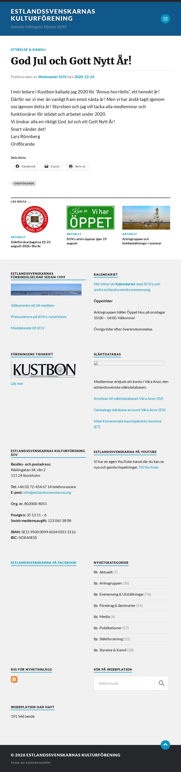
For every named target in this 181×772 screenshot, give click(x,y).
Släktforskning (111, 639)
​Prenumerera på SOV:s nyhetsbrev (39, 316)
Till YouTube (149, 467)
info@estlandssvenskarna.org (47, 492)
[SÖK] (161, 683)
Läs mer (17, 383)
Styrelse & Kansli (28, 50)
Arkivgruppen (110, 583)
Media (104, 616)
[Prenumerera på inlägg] (14, 681)
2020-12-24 (84, 76)
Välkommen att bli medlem (32, 305)
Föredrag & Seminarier (117, 605)
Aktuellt (106, 572)
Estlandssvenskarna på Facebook (43, 563)
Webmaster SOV (52, 76)
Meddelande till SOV (28, 328)
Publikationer (110, 627)
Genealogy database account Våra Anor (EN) (130, 409)
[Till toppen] (165, 745)
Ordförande (24, 183)
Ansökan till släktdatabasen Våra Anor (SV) (128, 398)
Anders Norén (38, 762)
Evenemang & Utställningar (121, 594)
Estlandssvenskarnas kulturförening (53, 15)
